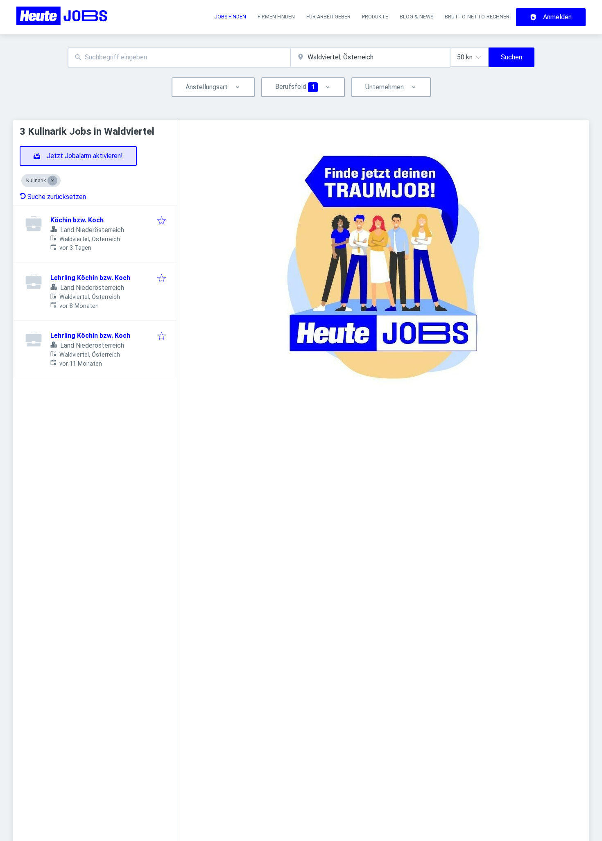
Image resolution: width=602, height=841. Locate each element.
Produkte (375, 17)
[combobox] (179, 57)
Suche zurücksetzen (56, 197)
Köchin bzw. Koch (77, 220)
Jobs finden (230, 17)
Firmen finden (276, 17)
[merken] (161, 221)
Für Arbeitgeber (328, 17)
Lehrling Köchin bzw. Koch (90, 278)
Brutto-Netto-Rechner (477, 17)
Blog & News (416, 17)
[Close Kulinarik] (52, 180)
